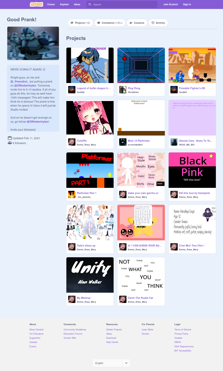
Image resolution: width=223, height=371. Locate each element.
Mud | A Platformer (139, 140)
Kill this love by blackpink (194, 193)
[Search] (89, 4)
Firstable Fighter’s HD (192, 88)
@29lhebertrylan (25, 85)
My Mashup (84, 297)
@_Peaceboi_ (19, 81)
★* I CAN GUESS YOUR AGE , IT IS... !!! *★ (145, 245)
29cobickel (133, 92)
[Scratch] (36, 4)
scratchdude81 (135, 144)
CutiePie (82, 140)
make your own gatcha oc (143, 193)
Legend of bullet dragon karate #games (94, 88)
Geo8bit (80, 92)
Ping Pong (134, 88)
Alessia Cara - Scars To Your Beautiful (196, 140)
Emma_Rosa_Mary (86, 144)
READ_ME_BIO (186, 144)
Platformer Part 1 (87, 193)
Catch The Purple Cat (140, 297)
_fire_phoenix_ (84, 196)
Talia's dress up (86, 245)
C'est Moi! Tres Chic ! (191, 245)
